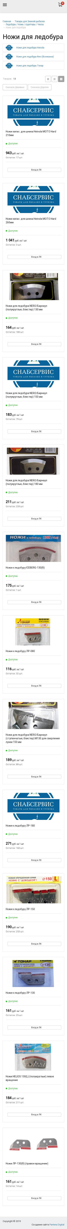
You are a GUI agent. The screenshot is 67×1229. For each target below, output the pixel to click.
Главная (7, 21)
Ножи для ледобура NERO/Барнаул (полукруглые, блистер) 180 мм (26, 482)
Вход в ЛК (36, 170)
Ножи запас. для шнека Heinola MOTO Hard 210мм (31, 133)
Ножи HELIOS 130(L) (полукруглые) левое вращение (30, 1078)
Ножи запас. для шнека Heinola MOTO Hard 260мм (31, 220)
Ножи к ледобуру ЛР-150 (20, 909)
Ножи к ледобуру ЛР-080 (20, 651)
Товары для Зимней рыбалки (30, 21)
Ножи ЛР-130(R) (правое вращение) (27, 1163)
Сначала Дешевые (15, 87)
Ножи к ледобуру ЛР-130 (20, 992)
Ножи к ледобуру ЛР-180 (20, 825)
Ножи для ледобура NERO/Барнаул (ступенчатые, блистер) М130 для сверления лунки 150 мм (33, 738)
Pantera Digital (56, 1224)
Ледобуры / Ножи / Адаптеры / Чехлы (25, 24)
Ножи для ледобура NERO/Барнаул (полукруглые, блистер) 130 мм (26, 307)
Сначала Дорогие (40, 87)
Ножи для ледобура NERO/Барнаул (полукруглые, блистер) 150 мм (26, 395)
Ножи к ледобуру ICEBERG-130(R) (25, 567)
